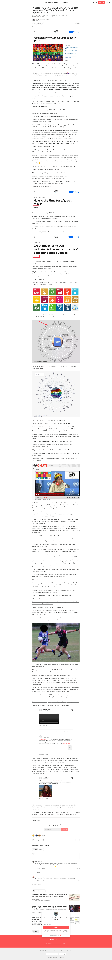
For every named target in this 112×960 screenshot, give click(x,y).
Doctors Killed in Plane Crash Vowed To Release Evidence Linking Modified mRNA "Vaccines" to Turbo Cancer (49, 907)
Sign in (108, 2)
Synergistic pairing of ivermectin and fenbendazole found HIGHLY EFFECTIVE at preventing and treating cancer (49, 895)
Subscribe (101, 2)
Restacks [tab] (41, 849)
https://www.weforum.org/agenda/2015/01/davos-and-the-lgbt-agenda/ (51, 110)
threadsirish (37, 27)
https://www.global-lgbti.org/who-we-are (43, 147)
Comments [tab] (35, 849)
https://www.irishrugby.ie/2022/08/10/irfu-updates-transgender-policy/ (51, 675)
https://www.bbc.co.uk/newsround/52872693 (44, 93)
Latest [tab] (37, 890)
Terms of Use (62, 930)
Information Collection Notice (55, 931)
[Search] (93, 2)
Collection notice (68, 950)
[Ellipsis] (79, 861)
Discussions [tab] (42, 890)
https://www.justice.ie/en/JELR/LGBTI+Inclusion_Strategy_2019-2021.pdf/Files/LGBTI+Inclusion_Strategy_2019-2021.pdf (50, 177)
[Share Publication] (96, 2)
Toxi (36, 861)
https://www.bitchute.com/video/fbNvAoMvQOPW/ (46, 536)
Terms (62, 950)
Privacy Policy (65, 931)
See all (35, 931)
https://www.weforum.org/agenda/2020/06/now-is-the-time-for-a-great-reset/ (53, 213)
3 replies (38, 872)
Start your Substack (52, 954)
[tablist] (38, 849)
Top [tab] (34, 890)
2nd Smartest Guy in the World (42, 19)
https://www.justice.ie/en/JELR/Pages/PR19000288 (46, 170)
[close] (68, 912)
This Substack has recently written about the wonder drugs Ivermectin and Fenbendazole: (49, 898)
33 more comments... (36, 884)
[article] (56, 898)
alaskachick (37, 877)
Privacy (59, 950)
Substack (50, 957)
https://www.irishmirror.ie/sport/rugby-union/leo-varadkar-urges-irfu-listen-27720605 (55, 702)
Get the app (62, 954)
